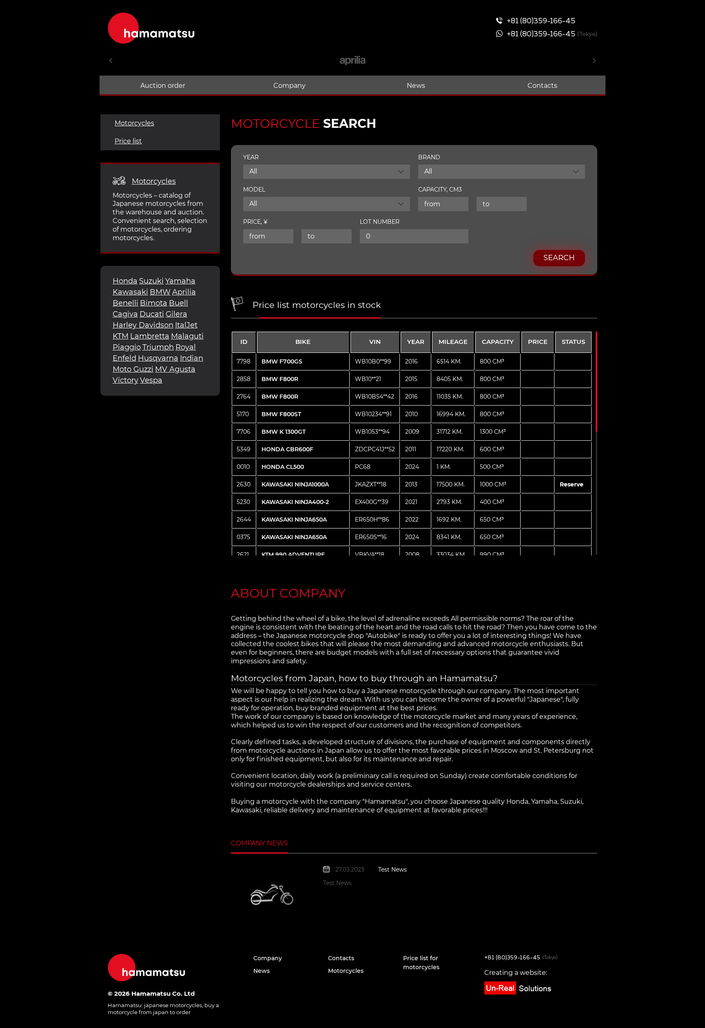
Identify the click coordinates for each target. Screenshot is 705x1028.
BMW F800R (280, 379)
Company (289, 85)
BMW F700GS (282, 361)
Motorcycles (134, 123)
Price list (128, 141)
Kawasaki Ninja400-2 (295, 502)
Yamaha (180, 281)
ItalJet (186, 325)
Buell (178, 303)
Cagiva (125, 314)
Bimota (153, 303)
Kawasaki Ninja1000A (295, 484)
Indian (191, 358)
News (416, 85)
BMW (160, 292)
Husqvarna (158, 358)
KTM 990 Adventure (293, 554)
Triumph (158, 347)
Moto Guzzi (133, 369)
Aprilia (184, 292)
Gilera (176, 314)
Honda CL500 (283, 467)
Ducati (152, 314)
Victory (125, 380)
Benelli (125, 303)
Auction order (162, 85)
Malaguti (187, 336)
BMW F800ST (281, 414)
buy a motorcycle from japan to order (163, 1008)
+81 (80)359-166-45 (512, 958)
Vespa (151, 380)
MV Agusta (175, 369)
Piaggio (127, 347)
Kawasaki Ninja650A (294, 519)
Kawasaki (130, 292)
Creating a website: (515, 973)
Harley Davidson (143, 325)
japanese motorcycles (173, 1005)
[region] (412, 443)
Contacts (542, 85)
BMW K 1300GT (284, 431)
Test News (392, 869)
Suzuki (151, 281)
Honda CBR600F (287, 449)
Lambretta (149, 336)
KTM (121, 336)
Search (559, 257)
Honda (125, 281)
